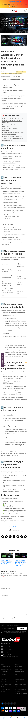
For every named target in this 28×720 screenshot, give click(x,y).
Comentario (4, 595)
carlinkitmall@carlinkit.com (15, 1)
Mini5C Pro (5, 171)
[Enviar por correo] (25, 536)
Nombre (3, 581)
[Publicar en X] (6, 536)
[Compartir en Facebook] (2, 536)
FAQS (2, 686)
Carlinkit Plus (4, 671)
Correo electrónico (6, 588)
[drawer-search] (22, 11)
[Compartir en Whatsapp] (21, 536)
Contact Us (4, 681)
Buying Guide (15, 526)
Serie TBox (19, 284)
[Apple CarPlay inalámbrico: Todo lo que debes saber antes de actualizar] (6, 543)
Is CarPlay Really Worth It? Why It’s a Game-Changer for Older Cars (20, 563)
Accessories (4, 674)
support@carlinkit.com (8, 652)
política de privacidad (20, 681)
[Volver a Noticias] (14, 543)
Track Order (4, 692)
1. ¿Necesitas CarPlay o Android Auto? (12, 118)
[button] (14, 6)
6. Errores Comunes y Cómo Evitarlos (12, 136)
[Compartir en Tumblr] (14, 536)
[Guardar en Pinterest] (10, 536)
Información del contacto (21, 693)
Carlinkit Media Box (6, 669)
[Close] (2, 355)
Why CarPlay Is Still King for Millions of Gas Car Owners (6, 562)
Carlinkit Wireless (5, 666)
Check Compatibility (6, 684)
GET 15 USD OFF (2, 361)
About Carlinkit (18, 666)
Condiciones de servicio (20, 684)
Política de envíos (19, 686)
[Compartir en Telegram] (17, 536)
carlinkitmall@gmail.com (9, 649)
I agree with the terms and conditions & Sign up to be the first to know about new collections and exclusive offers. (15, 632)
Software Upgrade (5, 689)
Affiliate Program (19, 669)
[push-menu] (2, 10)
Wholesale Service (19, 671)
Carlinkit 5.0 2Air (18, 169)
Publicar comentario (8, 618)
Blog (16, 674)
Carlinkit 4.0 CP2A (21, 278)
